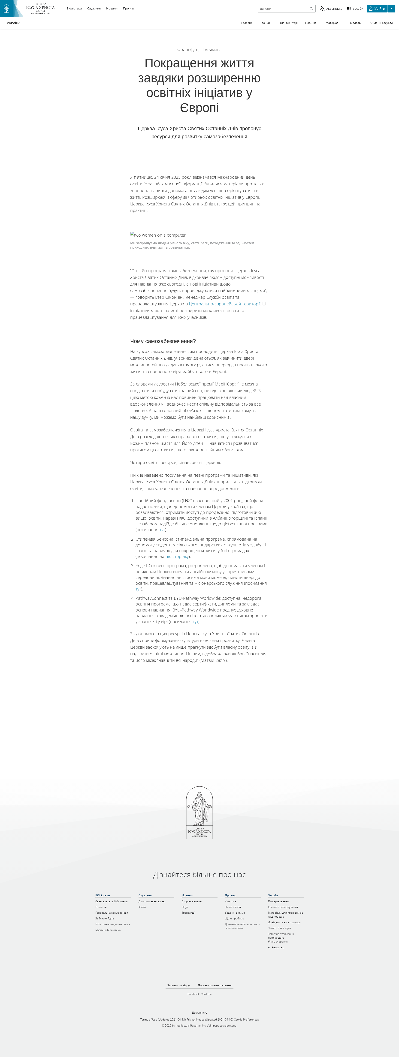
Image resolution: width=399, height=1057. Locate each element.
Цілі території (289, 23)
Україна (13, 22)
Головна (247, 23)
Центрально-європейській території (224, 304)
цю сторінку (177, 556)
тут (162, 529)
